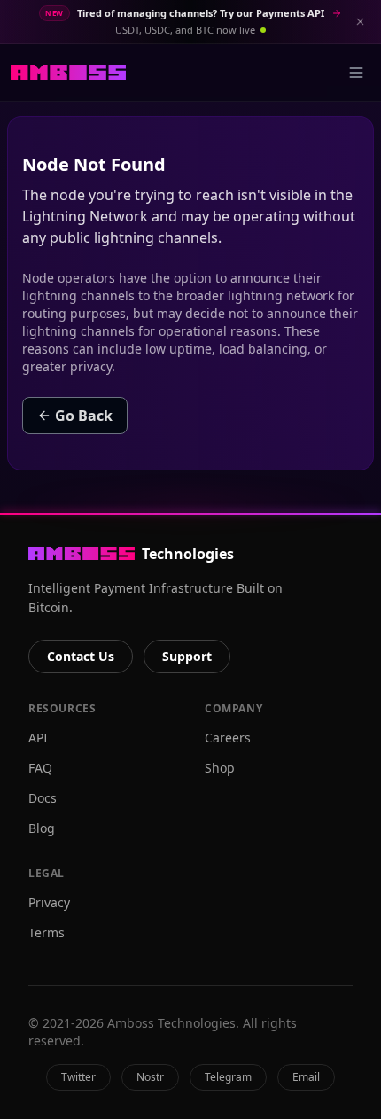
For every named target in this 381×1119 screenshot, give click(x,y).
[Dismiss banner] (359, 21)
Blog (41, 828)
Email (306, 1076)
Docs (42, 797)
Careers (228, 737)
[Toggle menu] (356, 72)
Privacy (49, 902)
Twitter (78, 1076)
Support (187, 656)
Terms (46, 932)
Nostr (150, 1076)
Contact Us (80, 656)
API (38, 737)
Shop (220, 767)
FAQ (40, 767)
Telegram (228, 1076)
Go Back (84, 415)
